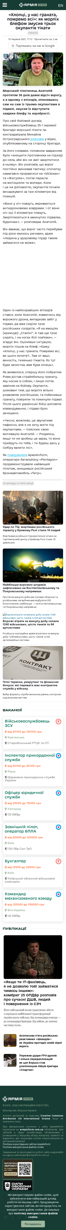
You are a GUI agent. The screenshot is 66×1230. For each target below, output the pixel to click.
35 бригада (9, 483)
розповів (37, 139)
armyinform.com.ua (31, 1129)
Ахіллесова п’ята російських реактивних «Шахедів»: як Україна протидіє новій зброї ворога (40, 1041)
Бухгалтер (15, 861)
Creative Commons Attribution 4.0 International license (33, 1117)
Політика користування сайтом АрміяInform (26, 1144)
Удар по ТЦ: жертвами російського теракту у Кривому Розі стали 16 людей (31, 528)
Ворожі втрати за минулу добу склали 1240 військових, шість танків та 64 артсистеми (31, 624)
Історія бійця (25, 483)
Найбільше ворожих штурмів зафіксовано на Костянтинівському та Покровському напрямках (31, 588)
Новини (33, 33)
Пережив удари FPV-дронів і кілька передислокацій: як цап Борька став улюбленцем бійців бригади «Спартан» (38, 1062)
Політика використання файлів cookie (23, 1147)
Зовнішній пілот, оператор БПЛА (21, 828)
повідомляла (17, 455)
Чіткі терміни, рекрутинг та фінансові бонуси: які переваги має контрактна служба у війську (31, 685)
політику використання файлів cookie (36, 1215)
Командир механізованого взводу (28, 896)
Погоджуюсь (33, 1224)
